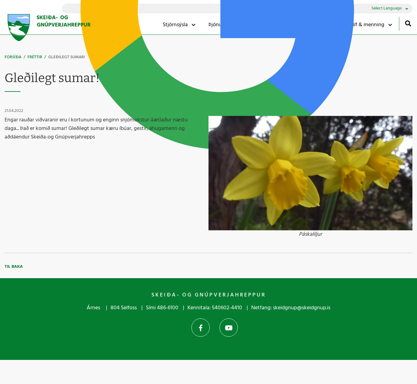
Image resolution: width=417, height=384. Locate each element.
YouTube (228, 327)
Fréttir (34, 57)
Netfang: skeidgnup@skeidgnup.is (290, 307)
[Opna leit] (408, 23)
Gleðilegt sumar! (66, 57)
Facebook (200, 327)
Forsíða (13, 57)
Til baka (14, 266)
